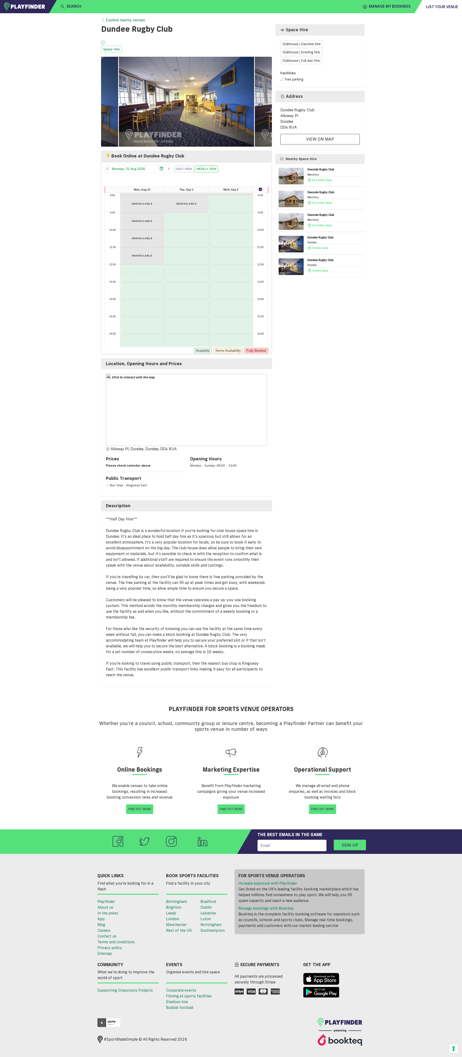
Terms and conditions (116, 941)
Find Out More (139, 809)
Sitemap (104, 953)
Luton (205, 918)
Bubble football (179, 1007)
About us (105, 907)
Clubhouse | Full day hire (301, 60)
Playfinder (106, 901)
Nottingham (211, 924)
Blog (101, 924)
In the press (107, 913)
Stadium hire (177, 1001)
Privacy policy (109, 947)
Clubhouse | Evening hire (301, 52)
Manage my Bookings (390, 6)
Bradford (208, 901)
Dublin (206, 907)
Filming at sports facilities (189, 996)
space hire (111, 49)
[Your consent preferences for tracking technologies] (453, 1048)
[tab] (186, 363)
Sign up (350, 845)
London (172, 918)
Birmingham (176, 901)
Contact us (106, 936)
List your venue (442, 6)
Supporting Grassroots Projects (125, 990)
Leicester (208, 913)
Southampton (212, 930)
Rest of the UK (179, 930)
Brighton (173, 907)
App (101, 918)
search (73, 6)
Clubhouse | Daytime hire (301, 44)
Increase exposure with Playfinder (267, 883)
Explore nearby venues (125, 20)
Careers (103, 930)
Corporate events (181, 990)
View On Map (320, 139)
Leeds (171, 913)
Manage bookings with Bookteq (265, 908)
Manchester (176, 924)
